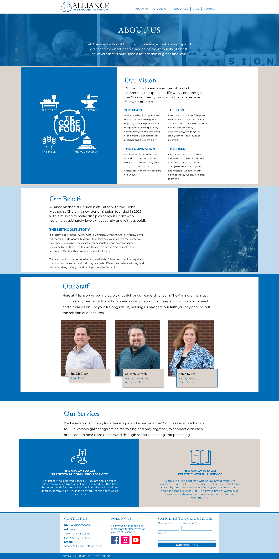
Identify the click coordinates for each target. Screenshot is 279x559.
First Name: (164, 523)
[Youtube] (136, 540)
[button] (180, 9)
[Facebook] (115, 540)
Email (161, 533)
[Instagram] (125, 540)
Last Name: (187, 523)
